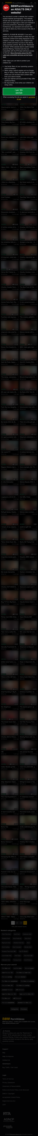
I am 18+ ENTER (19, 91)
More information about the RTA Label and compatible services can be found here (17, 55)
